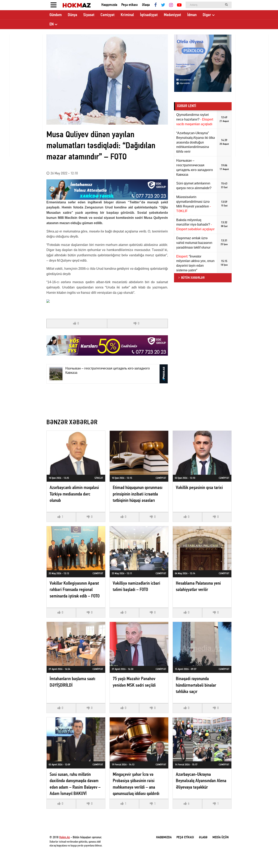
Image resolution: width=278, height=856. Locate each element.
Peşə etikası (129, 5)
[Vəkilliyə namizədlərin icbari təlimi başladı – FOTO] (139, 548)
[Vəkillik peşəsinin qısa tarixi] (202, 453)
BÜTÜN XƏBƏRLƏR (193, 277)
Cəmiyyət (108, 15)
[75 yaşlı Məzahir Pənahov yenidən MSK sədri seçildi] (139, 644)
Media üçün (220, 837)
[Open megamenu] (53, 5)
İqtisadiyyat (149, 15)
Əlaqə (146, 5)
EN (51, 24)
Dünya (72, 15)
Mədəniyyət (172, 15)
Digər (207, 15)
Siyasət (88, 15)
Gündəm (55, 15)
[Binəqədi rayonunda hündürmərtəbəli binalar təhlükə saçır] (202, 644)
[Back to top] (266, 844)
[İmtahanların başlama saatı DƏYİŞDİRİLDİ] (76, 644)
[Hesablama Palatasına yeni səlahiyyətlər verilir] (202, 548)
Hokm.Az (64, 837)
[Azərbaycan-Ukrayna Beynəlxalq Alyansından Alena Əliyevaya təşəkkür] (202, 739)
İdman (192, 15)
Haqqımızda (109, 5)
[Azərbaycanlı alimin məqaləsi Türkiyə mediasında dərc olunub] (76, 453)
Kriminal (127, 15)
